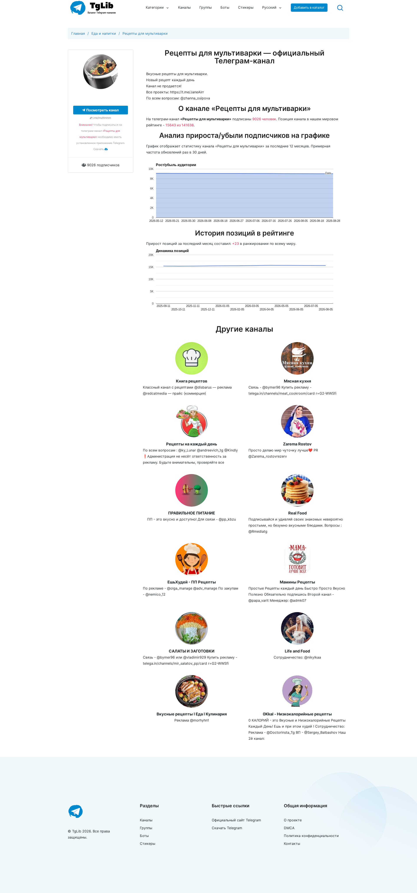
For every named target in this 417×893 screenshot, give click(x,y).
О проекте (293, 820)
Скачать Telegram (227, 828)
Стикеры (245, 7)
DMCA (289, 828)
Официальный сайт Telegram (236, 820)
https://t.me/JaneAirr (187, 92)
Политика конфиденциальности (311, 836)
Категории (155, 7)
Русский (269, 7)
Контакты (292, 843)
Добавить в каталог (309, 7)
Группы (205, 7)
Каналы (184, 7)
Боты (224, 7)
